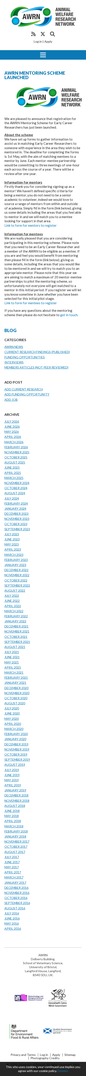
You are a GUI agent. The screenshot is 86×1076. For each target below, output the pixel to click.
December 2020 (16, 688)
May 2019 (11, 780)
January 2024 (15, 508)
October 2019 (15, 754)
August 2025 (14, 462)
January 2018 (15, 836)
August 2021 (14, 647)
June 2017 (12, 862)
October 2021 (15, 637)
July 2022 (11, 595)
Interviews (14, 362)
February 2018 (16, 831)
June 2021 (12, 657)
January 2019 (15, 790)
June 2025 (12, 467)
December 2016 (16, 888)
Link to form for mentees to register (30, 303)
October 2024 (15, 488)
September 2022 (17, 585)
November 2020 (16, 693)
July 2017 (11, 857)
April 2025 (12, 473)
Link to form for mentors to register (30, 225)
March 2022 (13, 611)
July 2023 (11, 534)
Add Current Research (23, 389)
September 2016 (17, 903)
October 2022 (15, 580)
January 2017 (15, 882)
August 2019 (14, 764)
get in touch (69, 315)
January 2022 (15, 621)
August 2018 (14, 806)
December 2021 (16, 626)
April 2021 (12, 667)
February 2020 (16, 734)
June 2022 (12, 601)
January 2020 (15, 739)
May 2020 (11, 719)
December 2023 (16, 513)
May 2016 (11, 923)
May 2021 (11, 662)
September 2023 (17, 529)
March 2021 (13, 672)
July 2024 (11, 498)
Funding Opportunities (24, 357)
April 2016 (12, 928)
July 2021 (11, 652)
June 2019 (12, 775)
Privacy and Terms (23, 1054)
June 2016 (12, 918)
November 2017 (16, 841)
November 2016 (16, 893)
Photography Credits (45, 1058)
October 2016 (15, 898)
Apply (48, 41)
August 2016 (14, 908)
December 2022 (16, 570)
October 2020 (15, 698)
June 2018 (12, 811)
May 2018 (11, 816)
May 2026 (11, 431)
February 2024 (16, 503)
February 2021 (16, 677)
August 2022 (14, 590)
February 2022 (16, 616)
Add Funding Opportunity (26, 394)
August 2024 (14, 493)
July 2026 (11, 421)
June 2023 (12, 539)
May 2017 (11, 867)
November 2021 (16, 631)
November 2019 (16, 749)
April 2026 (12, 437)
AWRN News (13, 347)
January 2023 (15, 565)
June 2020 (12, 713)
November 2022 (16, 575)
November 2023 (16, 519)
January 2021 (15, 682)
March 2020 (13, 729)
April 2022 (12, 606)
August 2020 (14, 703)
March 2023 (13, 555)
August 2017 (14, 852)
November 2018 (16, 800)
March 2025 (13, 478)
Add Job (11, 399)
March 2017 (13, 877)
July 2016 (11, 913)
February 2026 (16, 447)
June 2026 (12, 426)
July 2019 (11, 770)
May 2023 (11, 544)
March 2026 (13, 442)
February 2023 (16, 560)
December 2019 (16, 744)
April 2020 (12, 724)
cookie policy (47, 1071)
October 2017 (15, 846)
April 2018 (12, 821)
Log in (38, 41)
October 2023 (15, 524)
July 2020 (11, 708)
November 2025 (16, 452)
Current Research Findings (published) (37, 352)
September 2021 (17, 642)
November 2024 (16, 483)
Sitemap (70, 1054)
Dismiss (63, 1071)
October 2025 (15, 457)
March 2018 (13, 826)
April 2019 (12, 785)
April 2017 (12, 872)
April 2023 (12, 549)
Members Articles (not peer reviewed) (36, 367)
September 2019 (17, 759)
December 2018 (16, 795)
